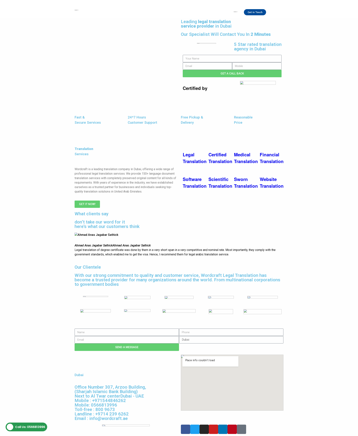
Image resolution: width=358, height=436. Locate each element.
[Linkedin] (222, 429)
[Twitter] (195, 429)
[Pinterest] (232, 429)
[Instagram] (204, 429)
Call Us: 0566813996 (30, 427)
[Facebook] (185, 429)
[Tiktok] (241, 429)
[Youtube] (213, 429)
